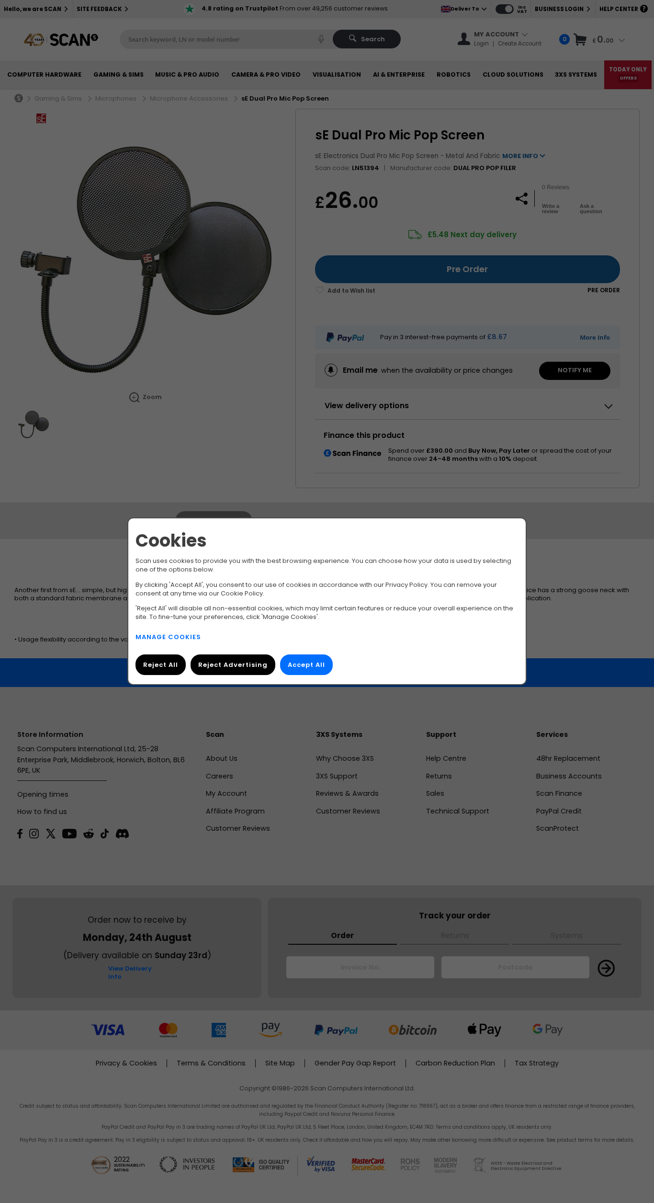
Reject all (160, 665)
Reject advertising (233, 665)
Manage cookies (168, 637)
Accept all (306, 665)
